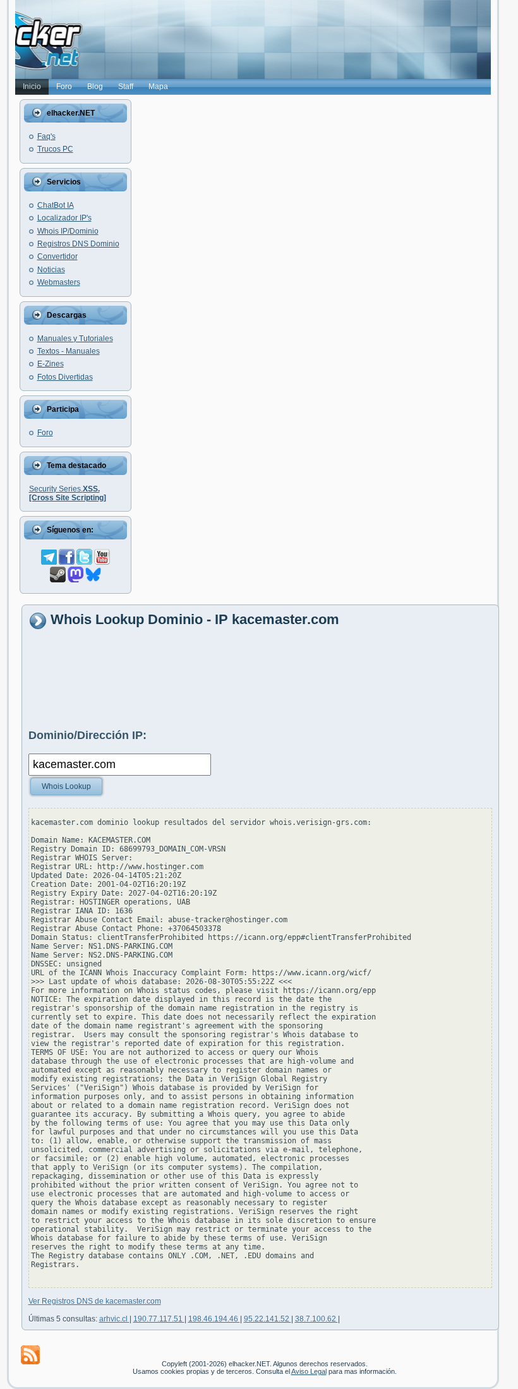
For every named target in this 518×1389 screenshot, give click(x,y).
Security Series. (67, 493)
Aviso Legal (309, 1371)
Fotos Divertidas (65, 377)
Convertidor (57, 256)
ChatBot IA (55, 205)
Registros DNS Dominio (78, 243)
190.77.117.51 (158, 1318)
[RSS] (30, 1355)
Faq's (46, 136)
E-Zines (50, 363)
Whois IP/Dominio (68, 231)
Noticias (51, 269)
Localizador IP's (64, 217)
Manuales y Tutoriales (75, 338)
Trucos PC (55, 149)
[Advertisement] (258, 678)
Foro (45, 432)
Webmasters (58, 282)
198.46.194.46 (214, 1318)
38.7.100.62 (316, 1318)
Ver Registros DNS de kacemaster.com (94, 1301)
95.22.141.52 (267, 1318)
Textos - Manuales (68, 351)
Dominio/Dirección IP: (87, 735)
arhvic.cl (114, 1318)
